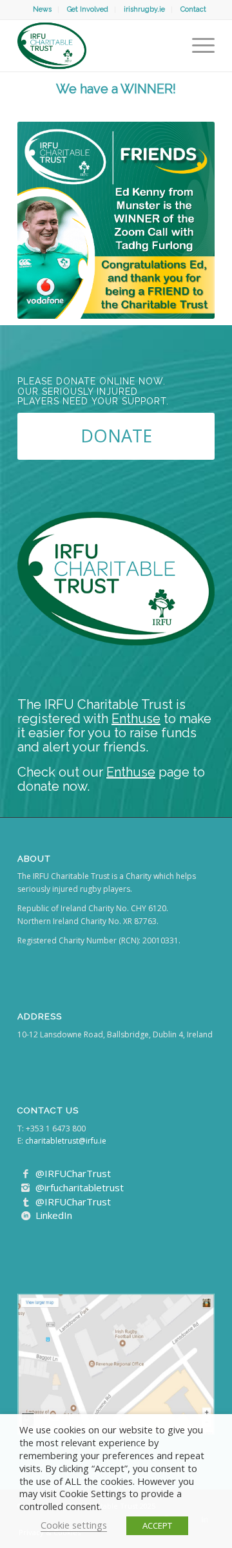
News (42, 9)
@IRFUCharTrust (73, 1173)
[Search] (172, 45)
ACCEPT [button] (157, 1525)
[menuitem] (42, 9)
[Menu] (197, 45)
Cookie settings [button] (74, 1524)
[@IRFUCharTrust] (26, 1174)
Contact (193, 9)
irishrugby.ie (144, 9)
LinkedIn (53, 1215)
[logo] (96, 45)
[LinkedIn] (26, 1216)
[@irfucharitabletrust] (26, 1188)
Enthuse (135, 718)
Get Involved (87, 9)
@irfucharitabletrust (79, 1187)
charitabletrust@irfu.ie (65, 1140)
